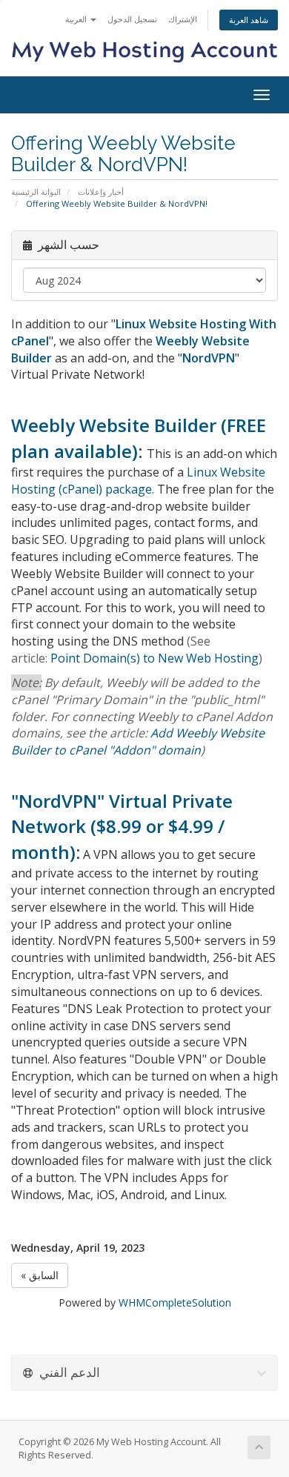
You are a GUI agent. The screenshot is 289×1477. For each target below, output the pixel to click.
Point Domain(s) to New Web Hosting (154, 658)
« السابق (40, 1275)
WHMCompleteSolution (175, 1302)
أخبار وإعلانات (101, 191)
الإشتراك (182, 18)
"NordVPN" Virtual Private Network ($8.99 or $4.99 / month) (122, 826)
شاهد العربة (248, 19)
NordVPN (208, 358)
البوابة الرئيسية (36, 191)
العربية (77, 18)
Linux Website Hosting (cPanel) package (138, 480)
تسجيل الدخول (132, 18)
